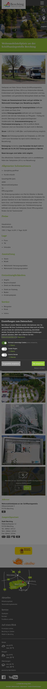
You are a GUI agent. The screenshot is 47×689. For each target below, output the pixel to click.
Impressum (21, 337)
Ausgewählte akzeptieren (11, 364)
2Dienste (12, 357)
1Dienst (11, 345)
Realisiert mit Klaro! (39, 368)
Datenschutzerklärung (9, 337)
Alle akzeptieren (38, 364)
